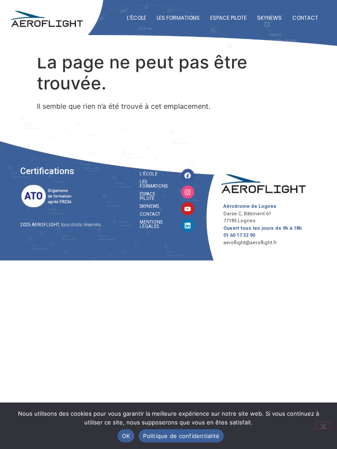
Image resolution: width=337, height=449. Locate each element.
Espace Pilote (228, 17)
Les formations (178, 17)
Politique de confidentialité (181, 435)
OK (126, 435)
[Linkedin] (187, 225)
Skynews (269, 17)
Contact (305, 17)
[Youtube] (187, 208)
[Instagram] (187, 192)
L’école (136, 17)
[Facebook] (187, 175)
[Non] (322, 425)
